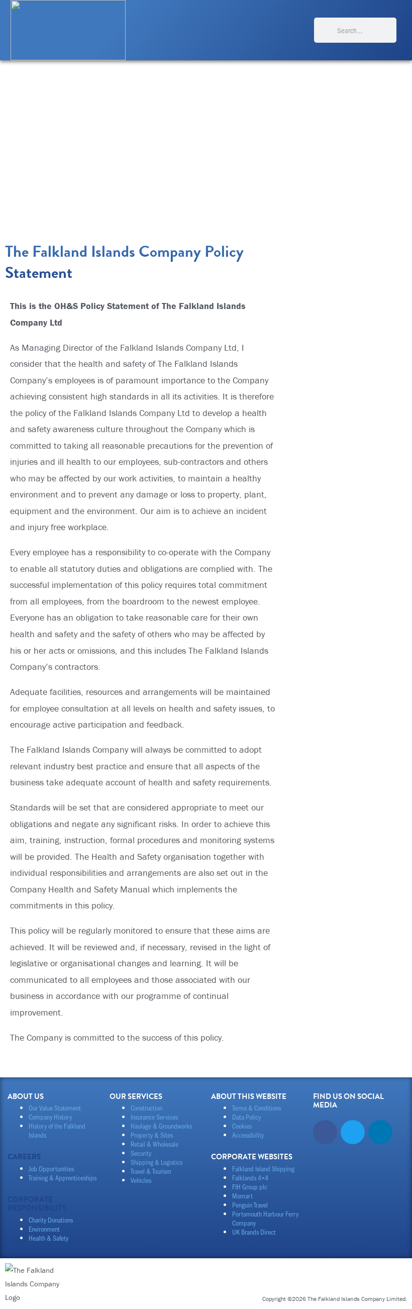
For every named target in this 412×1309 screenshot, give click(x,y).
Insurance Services (154, 1117)
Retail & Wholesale (154, 1144)
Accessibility (248, 1135)
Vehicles (141, 1180)
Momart (242, 1195)
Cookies (242, 1126)
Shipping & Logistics (156, 1162)
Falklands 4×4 (250, 1177)
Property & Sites (152, 1135)
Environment (44, 1229)
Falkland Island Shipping (263, 1168)
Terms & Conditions (256, 1108)
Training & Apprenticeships (62, 1177)
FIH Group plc (249, 1186)
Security (141, 1153)
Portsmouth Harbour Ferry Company (265, 1218)
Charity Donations (51, 1220)
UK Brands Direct (254, 1232)
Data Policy (246, 1117)
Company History (50, 1117)
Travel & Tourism (151, 1171)
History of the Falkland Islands (57, 1130)
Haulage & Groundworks (161, 1126)
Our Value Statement (55, 1108)
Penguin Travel (250, 1205)
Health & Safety (48, 1238)
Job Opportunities (51, 1168)
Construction (146, 1108)
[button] (296, 30)
